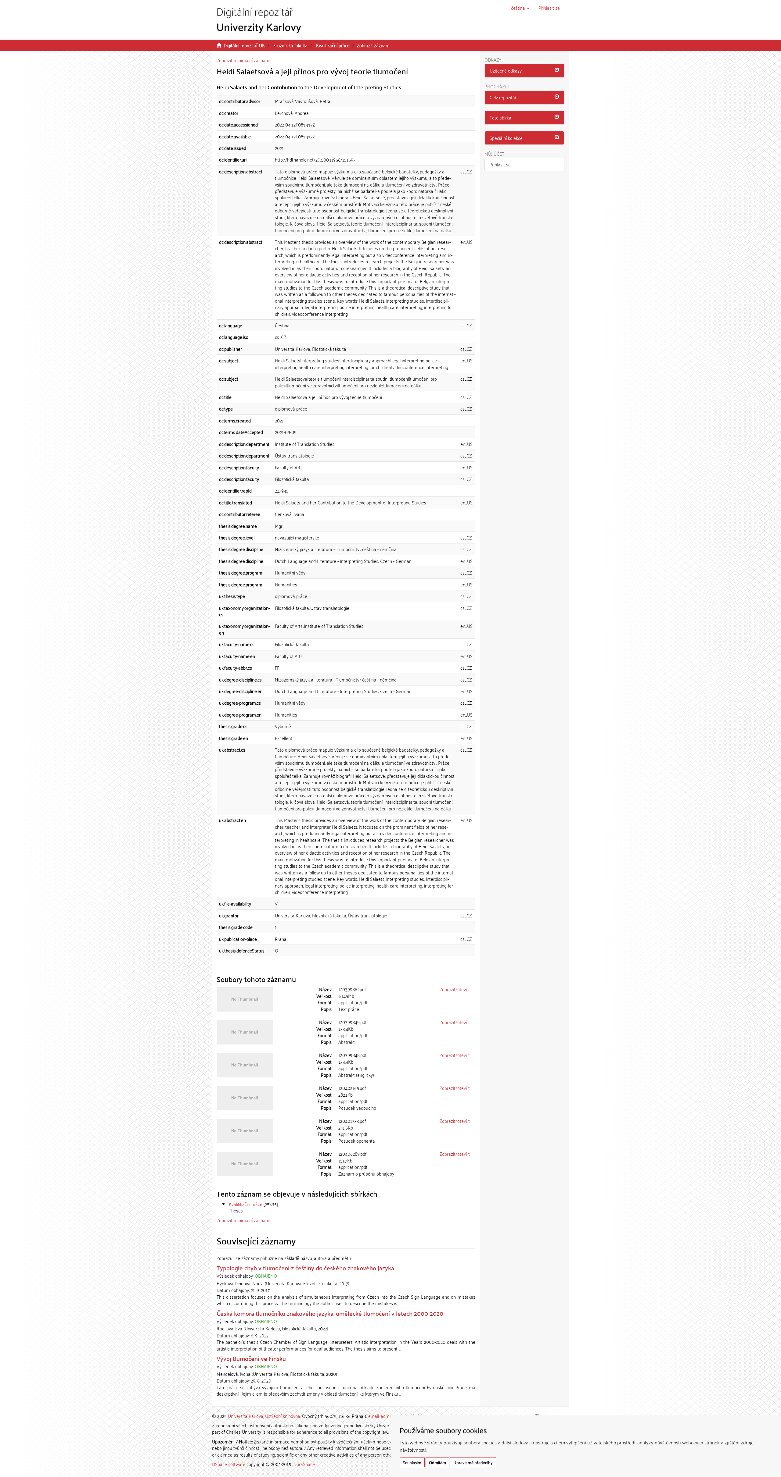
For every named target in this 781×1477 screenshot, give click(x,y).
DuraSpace (304, 1464)
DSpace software (228, 1464)
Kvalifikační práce (333, 45)
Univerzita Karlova (245, 1415)
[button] (520, 7)
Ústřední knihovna (282, 1415)
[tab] (524, 70)
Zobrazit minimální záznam (243, 60)
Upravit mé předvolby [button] (473, 1462)
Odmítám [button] (437, 1462)
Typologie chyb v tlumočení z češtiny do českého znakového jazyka (305, 1267)
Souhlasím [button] (412, 1462)
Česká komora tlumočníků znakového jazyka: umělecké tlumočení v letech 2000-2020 (330, 1313)
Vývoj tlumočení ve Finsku (251, 1358)
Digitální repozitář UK (244, 45)
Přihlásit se (500, 164)
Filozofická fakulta (290, 45)
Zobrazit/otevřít (455, 989)
